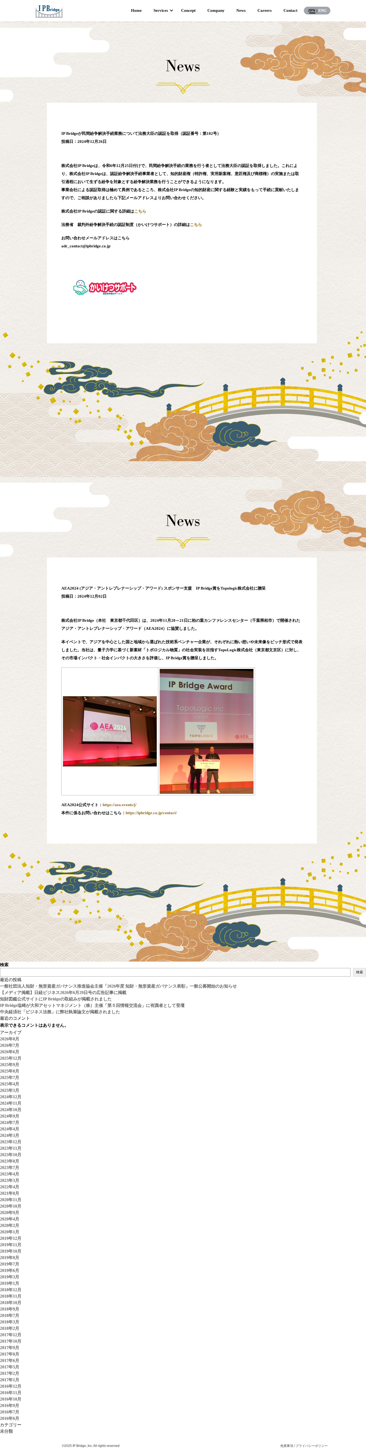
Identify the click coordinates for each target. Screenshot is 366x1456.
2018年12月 (10, 1289)
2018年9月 (9, 1309)
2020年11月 (10, 1199)
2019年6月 (9, 1270)
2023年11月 (10, 1148)
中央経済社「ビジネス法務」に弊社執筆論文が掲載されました (60, 1012)
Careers (264, 10)
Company (216, 10)
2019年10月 (10, 1251)
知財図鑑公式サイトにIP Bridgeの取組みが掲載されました (56, 999)
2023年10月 (10, 1154)
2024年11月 (10, 1103)
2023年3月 (9, 1180)
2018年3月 (9, 1322)
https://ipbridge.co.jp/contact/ (151, 813)
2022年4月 (9, 1187)
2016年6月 (9, 1418)
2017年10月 (10, 1341)
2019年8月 (9, 1257)
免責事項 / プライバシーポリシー (304, 1446)
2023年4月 (9, 1174)
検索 (4, 964)
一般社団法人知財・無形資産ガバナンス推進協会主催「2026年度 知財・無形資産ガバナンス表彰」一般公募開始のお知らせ (118, 986)
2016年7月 (9, 1412)
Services (161, 10)
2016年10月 (10, 1399)
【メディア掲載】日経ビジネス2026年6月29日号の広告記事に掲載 (63, 992)
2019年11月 (10, 1244)
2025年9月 (9, 1064)
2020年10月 (10, 1206)
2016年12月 (10, 1386)
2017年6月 (9, 1360)
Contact (290, 10)
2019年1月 (9, 1283)
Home (136, 10)
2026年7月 (9, 1045)
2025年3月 (9, 1090)
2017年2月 (9, 1373)
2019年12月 (10, 1238)
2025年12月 (10, 1058)
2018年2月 (9, 1328)
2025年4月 (9, 1084)
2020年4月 (9, 1219)
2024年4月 (9, 1129)
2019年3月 (9, 1277)
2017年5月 (9, 1367)
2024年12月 (10, 1096)
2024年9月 (9, 1116)
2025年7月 (9, 1077)
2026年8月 (9, 1039)
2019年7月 (9, 1264)
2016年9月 (9, 1405)
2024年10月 (10, 1109)
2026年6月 (9, 1051)
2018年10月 (10, 1302)
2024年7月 (9, 1122)
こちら (140, 211)
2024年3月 (9, 1135)
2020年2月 (9, 1225)
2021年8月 (9, 1193)
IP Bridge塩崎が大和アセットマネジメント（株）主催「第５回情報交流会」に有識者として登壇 (92, 1005)
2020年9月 (9, 1212)
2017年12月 (10, 1334)
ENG (322, 10)
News (241, 10)
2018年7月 (9, 1315)
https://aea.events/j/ (119, 805)
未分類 (6, 1431)
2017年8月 (9, 1354)
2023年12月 (10, 1142)
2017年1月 (9, 1379)
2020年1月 (9, 1232)
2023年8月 (9, 1161)
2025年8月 (9, 1071)
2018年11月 (10, 1296)
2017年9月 (9, 1347)
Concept (188, 10)
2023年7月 (9, 1167)
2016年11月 (10, 1392)
